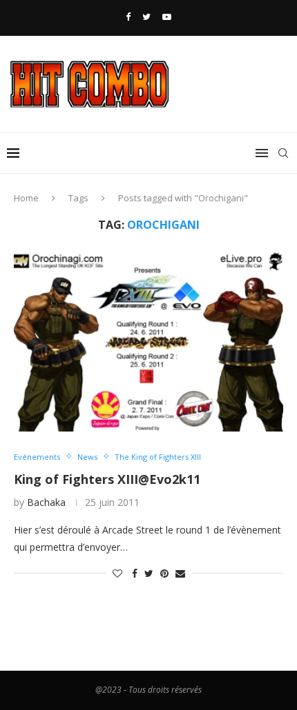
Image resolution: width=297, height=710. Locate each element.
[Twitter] (146, 16)
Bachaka (46, 502)
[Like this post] (117, 573)
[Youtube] (166, 16)
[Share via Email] (180, 573)
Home (26, 198)
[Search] (283, 153)
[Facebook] (128, 16)
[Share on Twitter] (148, 573)
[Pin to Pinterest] (164, 573)
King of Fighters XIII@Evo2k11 (107, 479)
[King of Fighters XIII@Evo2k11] (148, 342)
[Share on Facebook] (134, 573)
